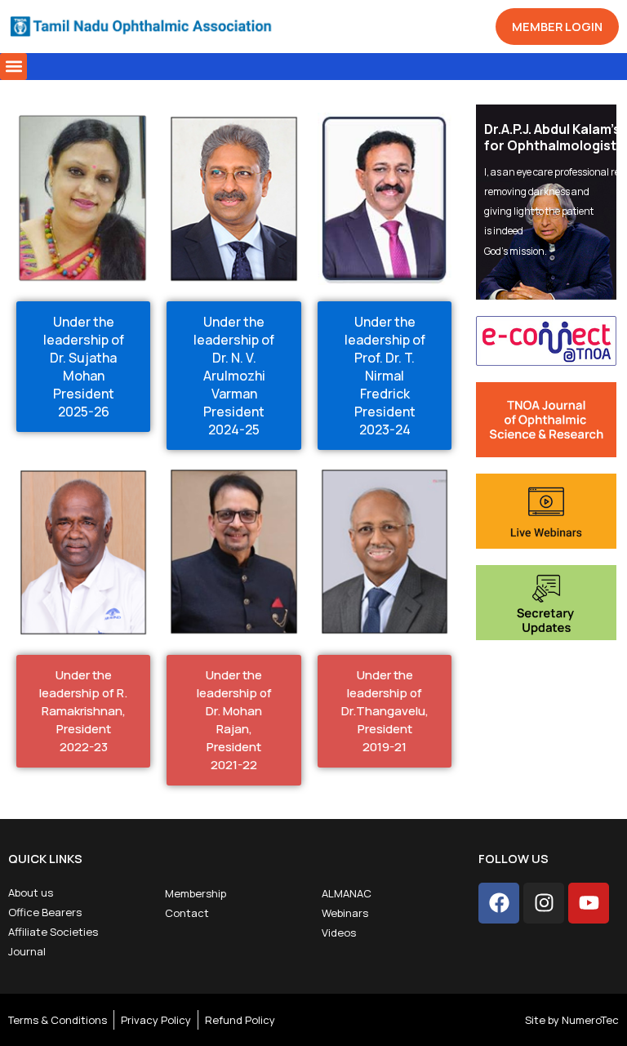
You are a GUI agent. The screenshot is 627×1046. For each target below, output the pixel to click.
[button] (13, 66)
